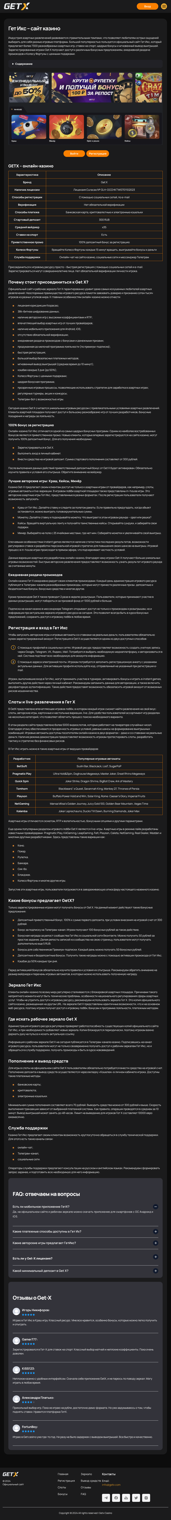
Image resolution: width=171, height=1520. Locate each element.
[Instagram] (146, 1498)
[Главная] (17, 6)
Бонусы (62, 1494)
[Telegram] (106, 1498)
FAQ (83, 1494)
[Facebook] (116, 1498)
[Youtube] (126, 1498)
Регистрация (66, 1481)
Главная (63, 1474)
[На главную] (27, 1474)
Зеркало (86, 1474)
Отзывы (86, 1487)
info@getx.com (111, 1485)
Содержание (24, 64)
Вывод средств (91, 1481)
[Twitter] (136, 1498)
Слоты (62, 1487)
